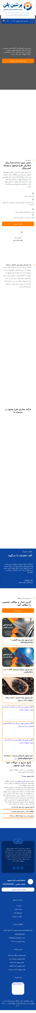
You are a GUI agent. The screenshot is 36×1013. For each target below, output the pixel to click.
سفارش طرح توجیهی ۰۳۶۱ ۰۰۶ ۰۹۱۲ (17, 21)
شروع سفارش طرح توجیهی (19, 61)
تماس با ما (18, 237)
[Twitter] (18, 867)
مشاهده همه (18, 610)
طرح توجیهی (21, 781)
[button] (31, 21)
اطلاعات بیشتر (18, 224)
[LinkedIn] (14, 867)
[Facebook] (22, 867)
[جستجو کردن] (7, 14)
